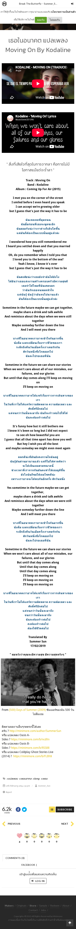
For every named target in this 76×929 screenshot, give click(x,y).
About (65, 905)
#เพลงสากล (25, 778)
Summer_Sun (51, 3)
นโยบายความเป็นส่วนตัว (63, 11)
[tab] (15, 857)
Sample (43, 905)
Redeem (54, 905)
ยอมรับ (41, 19)
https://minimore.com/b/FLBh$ (32, 756)
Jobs (43, 910)
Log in (40, 880)
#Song (36, 778)
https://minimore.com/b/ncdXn (30, 739)
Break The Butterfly (30, 3)
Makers (12, 4)
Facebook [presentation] (29, 865)
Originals (22, 905)
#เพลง (44, 778)
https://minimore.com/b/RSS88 (30, 747)
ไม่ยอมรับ (55, 19)
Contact (33, 910)
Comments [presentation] (15, 857)
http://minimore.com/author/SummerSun (35, 731)
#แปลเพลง (12, 778)
